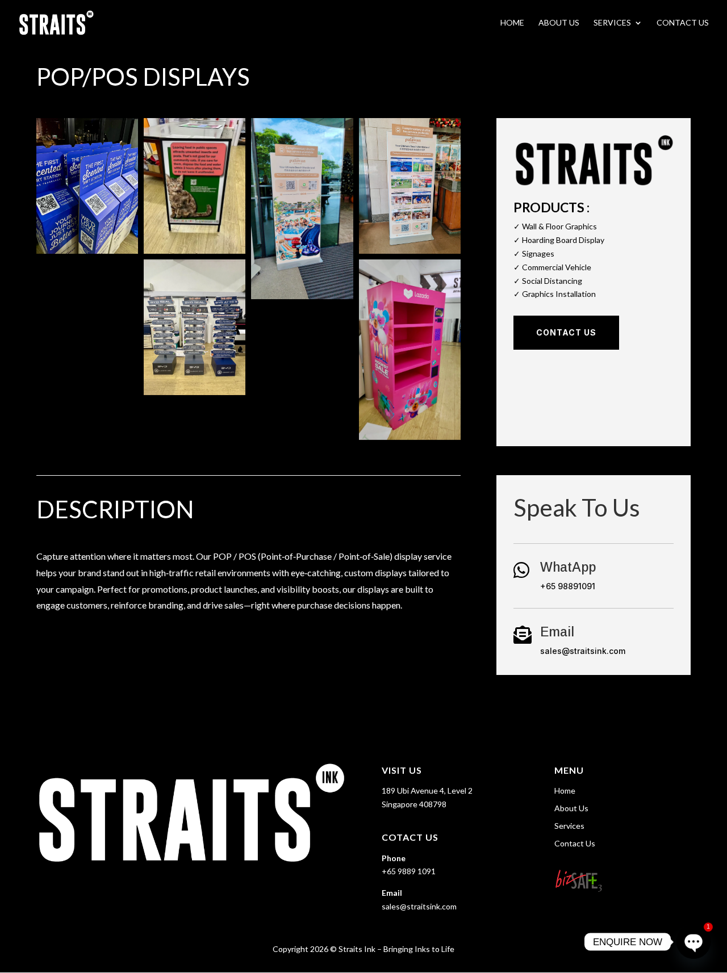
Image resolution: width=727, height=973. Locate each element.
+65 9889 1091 (409, 871)
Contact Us (683, 23)
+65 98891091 (567, 586)
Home (512, 23)
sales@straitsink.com (582, 651)
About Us (558, 23)
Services (612, 23)
